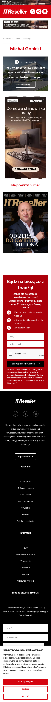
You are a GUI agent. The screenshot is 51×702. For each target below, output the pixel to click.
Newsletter (25, 508)
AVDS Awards (25, 495)
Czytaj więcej (24, 85)
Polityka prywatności (25, 521)
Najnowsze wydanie (25, 581)
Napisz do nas (24, 457)
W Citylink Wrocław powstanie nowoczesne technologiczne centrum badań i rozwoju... (25, 73)
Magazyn (25, 574)
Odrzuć (25, 697)
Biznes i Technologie (23, 39)
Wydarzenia (25, 561)
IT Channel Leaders (26, 488)
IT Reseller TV (25, 568)
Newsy (25, 548)
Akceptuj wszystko (25, 682)
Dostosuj (25, 689)
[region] (25, 674)
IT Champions (25, 482)
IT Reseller (6, 39)
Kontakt (25, 515)
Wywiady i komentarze (25, 555)
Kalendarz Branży (25, 501)
